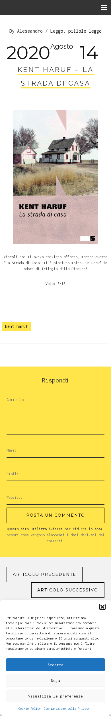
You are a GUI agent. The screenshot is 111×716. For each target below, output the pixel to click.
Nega (55, 680)
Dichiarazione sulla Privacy (67, 708)
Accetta (55, 665)
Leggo (56, 31)
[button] (102, 607)
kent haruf (16, 326)
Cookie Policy (29, 708)
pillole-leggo (85, 31)
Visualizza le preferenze (55, 696)
